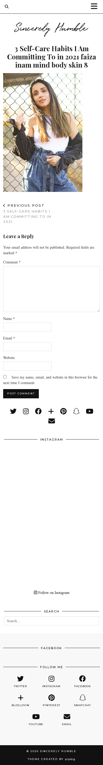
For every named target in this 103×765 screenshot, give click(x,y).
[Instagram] (28, 468)
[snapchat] (76, 411)
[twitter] (13, 411)
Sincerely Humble (51, 27)
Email (9, 338)
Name (9, 318)
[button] (96, 7)
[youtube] (89, 411)
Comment (12, 262)
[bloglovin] (51, 411)
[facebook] (38, 411)
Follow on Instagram (53, 592)
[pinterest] (63, 411)
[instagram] (26, 411)
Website (9, 357)
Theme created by (51, 759)
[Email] (51, 421)
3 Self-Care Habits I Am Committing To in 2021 (27, 213)
